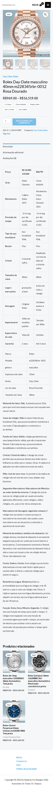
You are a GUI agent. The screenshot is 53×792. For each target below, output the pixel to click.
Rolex (15, 76)
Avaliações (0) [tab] (9, 158)
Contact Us (21, 761)
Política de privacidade (26, 769)
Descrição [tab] (8, 146)
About (19, 757)
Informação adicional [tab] (13, 152)
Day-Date (7, 76)
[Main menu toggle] (48, 5)
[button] (45, 14)
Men (8, 133)
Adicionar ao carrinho (24, 122)
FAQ (18, 765)
